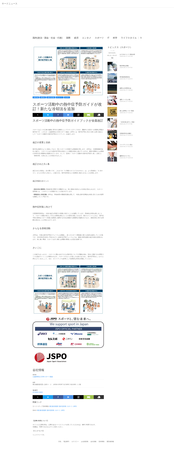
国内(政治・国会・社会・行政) (48, 37)
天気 (59, 441)
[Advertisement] (87, 22)
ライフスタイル (129, 37)
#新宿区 (42, 97)
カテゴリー (75, 441)
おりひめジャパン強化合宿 (127, 54)
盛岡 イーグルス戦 (125, 99)
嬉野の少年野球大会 (125, 88)
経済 (76, 37)
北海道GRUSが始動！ (126, 133)
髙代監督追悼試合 (125, 77)
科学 (115, 37)
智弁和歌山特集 (124, 65)
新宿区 (56, 406)
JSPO (75, 406)
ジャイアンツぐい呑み (126, 144)
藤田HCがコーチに (125, 156)
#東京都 (36, 97)
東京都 (51, 406)
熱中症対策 (62, 406)
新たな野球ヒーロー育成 (127, 111)
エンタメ (86, 37)
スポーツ (99, 37)
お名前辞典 (84, 441)
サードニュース (9, 3)
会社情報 (93, 441)
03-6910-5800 (38, 392)
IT (108, 37)
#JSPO (67, 97)
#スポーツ (60, 97)
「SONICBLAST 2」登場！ (127, 122)
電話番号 (66, 441)
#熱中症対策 (50, 97)
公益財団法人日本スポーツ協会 (43, 377)
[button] (35, 37)
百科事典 (101, 441)
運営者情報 (110, 441)
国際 (68, 37)
